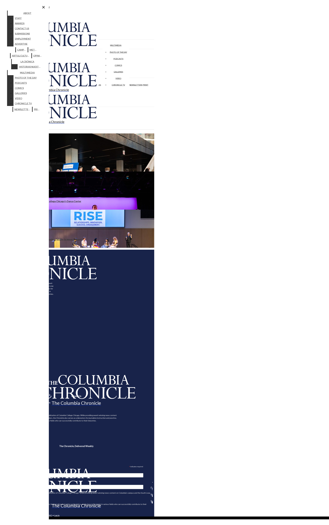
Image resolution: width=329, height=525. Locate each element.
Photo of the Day (118, 52)
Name (7, 483)
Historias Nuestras (31, 66)
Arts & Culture (21, 55)
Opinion (38, 55)
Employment (23, 38)
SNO (50, 515)
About (27, 13)
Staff (18, 18)
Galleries (118, 72)
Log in (57, 515)
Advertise (21, 43)
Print (145, 85)
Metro (34, 49)
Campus (22, 49)
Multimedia (115, 45)
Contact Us (22, 28)
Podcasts (118, 59)
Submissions (22, 33)
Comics (118, 65)
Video (118, 78)
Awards (19, 23)
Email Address (10, 471)
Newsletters (136, 85)
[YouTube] (152, 502)
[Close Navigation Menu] (43, 7)
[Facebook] (152, 482)
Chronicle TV (118, 85)
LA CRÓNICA (27, 61)
